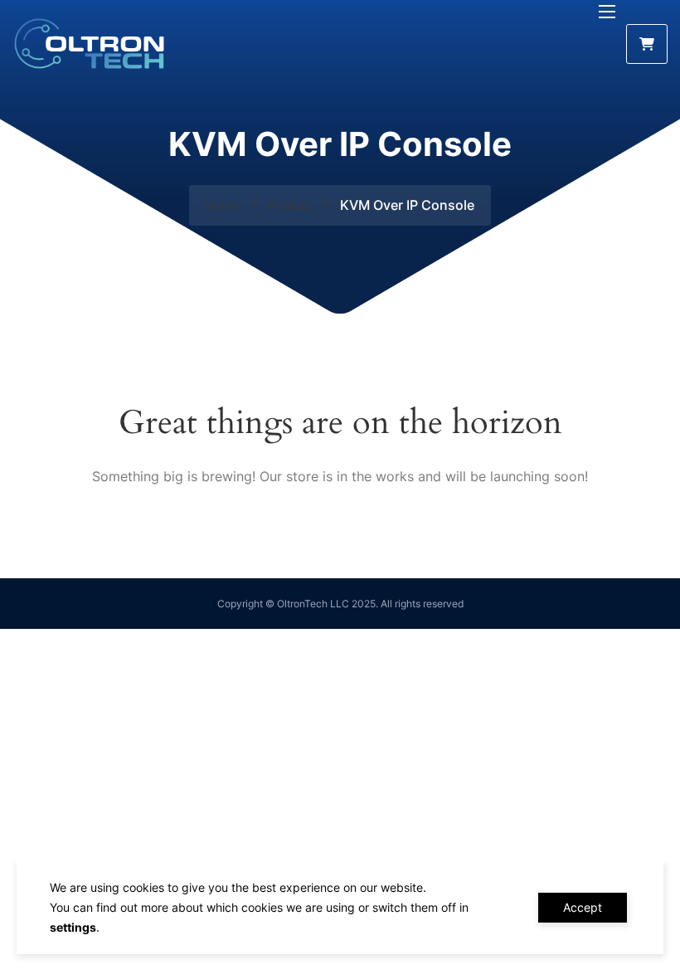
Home (223, 205)
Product (290, 205)
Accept (582, 907)
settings (73, 927)
